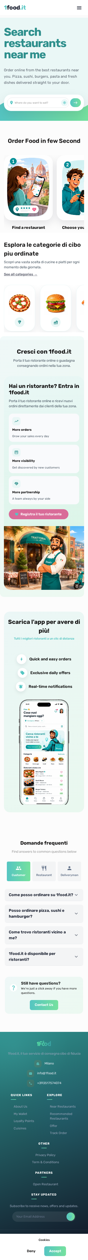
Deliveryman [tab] (69, 875)
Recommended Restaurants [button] (61, 1116)
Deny (31, 1251)
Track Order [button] (58, 1133)
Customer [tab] (18, 875)
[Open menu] (79, 8)
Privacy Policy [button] (45, 1155)
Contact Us (44, 1005)
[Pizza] (19, 308)
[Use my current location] (64, 102)
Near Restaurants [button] (63, 1106)
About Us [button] (20, 1106)
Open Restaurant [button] (45, 1184)
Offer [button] (53, 1126)
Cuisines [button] (20, 1128)
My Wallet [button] (20, 1114)
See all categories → (20, 274)
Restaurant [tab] (44, 875)
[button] (44, 895)
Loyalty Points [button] (24, 1121)
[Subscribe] (70, 1216)
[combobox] (38, 102)
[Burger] (55, 308)
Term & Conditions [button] (45, 1162)
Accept (55, 1251)
